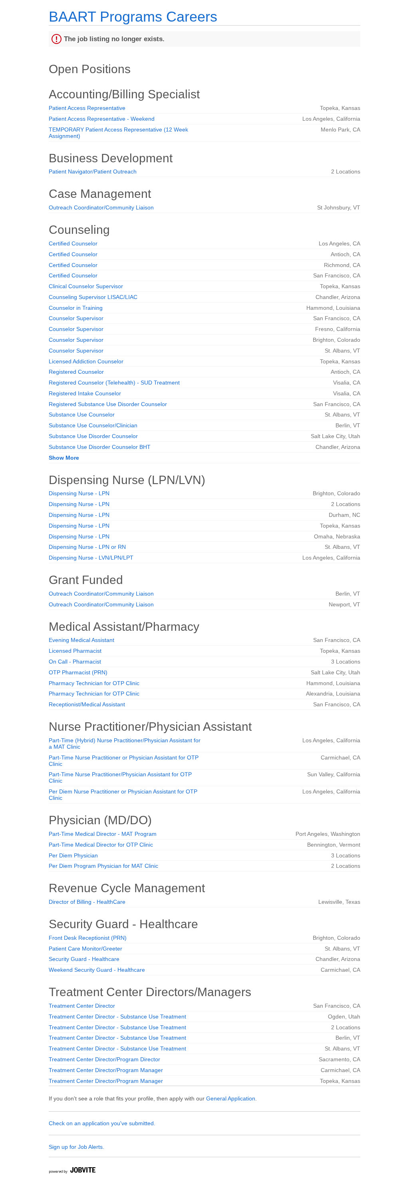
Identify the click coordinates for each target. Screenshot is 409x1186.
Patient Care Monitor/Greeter (85, 948)
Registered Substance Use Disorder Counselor (108, 404)
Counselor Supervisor (76, 318)
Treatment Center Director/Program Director (104, 1059)
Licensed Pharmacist (75, 651)
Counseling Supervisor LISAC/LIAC (93, 297)
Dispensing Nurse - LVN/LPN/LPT (91, 557)
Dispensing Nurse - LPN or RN (87, 547)
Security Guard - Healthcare (84, 959)
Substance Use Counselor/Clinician (93, 425)
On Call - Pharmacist (75, 661)
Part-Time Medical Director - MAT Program (103, 834)
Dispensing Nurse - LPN (79, 493)
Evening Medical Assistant (81, 640)
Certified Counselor (73, 243)
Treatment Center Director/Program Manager (106, 1070)
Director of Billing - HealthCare (87, 902)
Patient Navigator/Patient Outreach (93, 171)
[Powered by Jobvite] (72, 1171)
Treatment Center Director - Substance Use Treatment (117, 1016)
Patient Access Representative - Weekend (102, 119)
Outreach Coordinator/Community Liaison (101, 207)
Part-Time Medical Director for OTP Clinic (101, 844)
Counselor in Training (76, 308)
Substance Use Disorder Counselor (93, 436)
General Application (230, 1098)
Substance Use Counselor (82, 414)
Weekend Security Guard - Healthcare (97, 970)
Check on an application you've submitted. (102, 1123)
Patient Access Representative (87, 108)
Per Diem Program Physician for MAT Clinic (103, 866)
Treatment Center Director (82, 1006)
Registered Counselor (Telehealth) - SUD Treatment (114, 382)
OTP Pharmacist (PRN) (78, 672)
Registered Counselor (76, 372)
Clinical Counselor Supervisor (86, 286)
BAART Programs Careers (133, 16)
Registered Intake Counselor (85, 393)
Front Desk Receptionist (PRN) (88, 938)
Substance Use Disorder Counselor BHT (100, 447)
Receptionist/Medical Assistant (87, 704)
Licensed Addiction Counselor (86, 361)
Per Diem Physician (73, 855)
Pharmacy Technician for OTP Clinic (94, 683)
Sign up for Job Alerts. (76, 1147)
